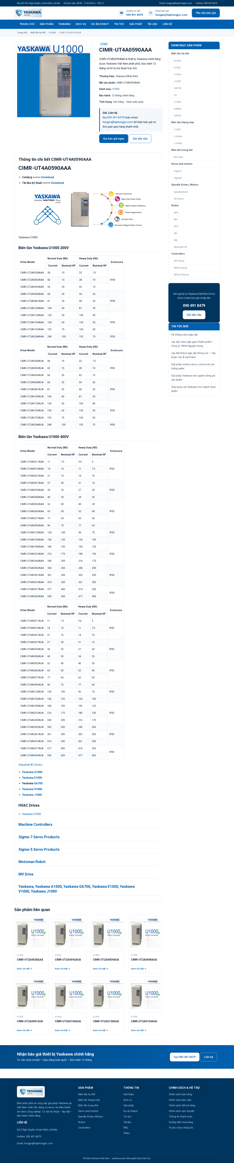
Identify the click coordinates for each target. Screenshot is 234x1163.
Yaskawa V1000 (32, 789)
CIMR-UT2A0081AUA (30, 1021)
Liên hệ (167, 24)
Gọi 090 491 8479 (184, 1057)
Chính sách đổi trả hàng (182, 1105)
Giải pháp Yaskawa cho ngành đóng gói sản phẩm (193, 377)
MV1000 (178, 157)
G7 (175, 95)
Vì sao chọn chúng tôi (181, 1127)
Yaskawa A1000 (32, 772)
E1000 (177, 67)
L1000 (177, 129)
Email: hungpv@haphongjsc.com (175, 3)
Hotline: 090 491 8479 (206, 3)
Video (127, 1133)
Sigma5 (178, 177)
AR (175, 233)
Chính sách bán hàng (180, 1094)
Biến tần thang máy (89, 1100)
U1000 (52, 32)
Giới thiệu (129, 1094)
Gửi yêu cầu (140, 138)
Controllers (84, 1127)
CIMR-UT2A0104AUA (68, 1021)
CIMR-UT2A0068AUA (144, 959)
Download (47, 177)
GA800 (177, 108)
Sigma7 (178, 171)
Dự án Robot (100, 24)
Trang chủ (27, 24)
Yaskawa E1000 (32, 777)
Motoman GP (180, 246)
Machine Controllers (35, 824)
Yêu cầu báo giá (206, 13)
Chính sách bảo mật (180, 1100)
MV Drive (26, 874)
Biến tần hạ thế (38, 32)
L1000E (178, 143)
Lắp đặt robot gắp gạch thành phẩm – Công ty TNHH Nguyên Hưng (192, 343)
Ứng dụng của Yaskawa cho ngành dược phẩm (193, 389)
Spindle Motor (181, 191)
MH (175, 219)
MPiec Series (180, 267)
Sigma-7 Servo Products (39, 837)
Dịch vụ (81, 24)
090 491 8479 (115, 117)
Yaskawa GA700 (76, 886)
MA (175, 240)
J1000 (177, 81)
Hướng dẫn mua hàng (181, 1122)
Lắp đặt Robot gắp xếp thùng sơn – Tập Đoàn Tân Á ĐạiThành (193, 355)
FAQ (126, 1127)
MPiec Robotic (181, 274)
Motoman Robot (32, 862)
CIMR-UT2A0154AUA (144, 1021)
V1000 (177, 74)
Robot (81, 1122)
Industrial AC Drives (30, 764)
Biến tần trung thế (88, 1105)
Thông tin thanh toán (180, 1116)
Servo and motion (88, 1111)
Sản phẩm (46, 24)
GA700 (38, 783)
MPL (176, 212)
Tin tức (119, 24)
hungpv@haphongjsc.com (118, 122)
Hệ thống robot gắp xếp (184, 334)
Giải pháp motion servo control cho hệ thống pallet (192, 366)
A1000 (177, 60)
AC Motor (179, 198)
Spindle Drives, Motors (90, 1116)
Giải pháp (135, 24)
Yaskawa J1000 (32, 794)
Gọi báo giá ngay (113, 138)
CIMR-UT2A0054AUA (106, 959)
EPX (176, 226)
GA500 (177, 115)
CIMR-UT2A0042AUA (68, 959)
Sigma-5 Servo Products (39, 849)
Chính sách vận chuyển (181, 1111)
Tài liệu (152, 24)
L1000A (178, 136)
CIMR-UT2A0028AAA (30, 959)
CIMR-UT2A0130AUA (106, 1021)
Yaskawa (64, 24)
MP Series (179, 260)
